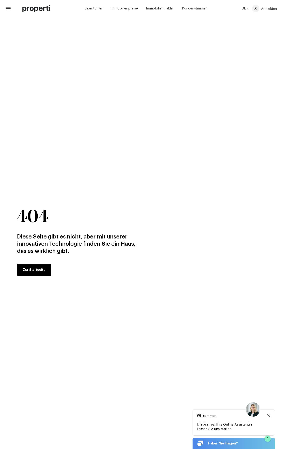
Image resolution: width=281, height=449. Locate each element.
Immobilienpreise (124, 8)
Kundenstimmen (195, 8)
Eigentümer (93, 8)
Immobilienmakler (160, 8)
